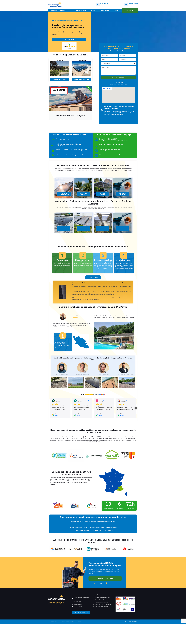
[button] (50, 408)
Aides (116, 10)
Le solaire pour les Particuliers (58, 10)
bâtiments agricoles (103, 228)
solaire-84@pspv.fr (133, 3)
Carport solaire (102, 194)
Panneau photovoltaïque (64, 194)
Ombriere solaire (83, 228)
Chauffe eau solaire (83, 194)
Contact (93, 10)
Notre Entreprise (105, 10)
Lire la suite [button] (55, 411)
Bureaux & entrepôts (64, 228)
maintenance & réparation (122, 194)
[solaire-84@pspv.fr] (126, 4)
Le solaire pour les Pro (78, 10)
